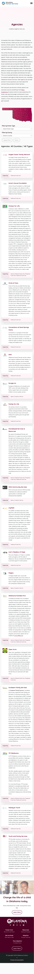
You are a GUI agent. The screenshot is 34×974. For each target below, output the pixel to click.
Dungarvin (12, 383)
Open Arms (13, 649)
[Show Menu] (31, 3)
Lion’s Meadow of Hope (17, 552)
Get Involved (9, 936)
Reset (16, 140)
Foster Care (9, 931)
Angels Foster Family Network (19, 154)
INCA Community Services (18, 487)
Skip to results (24, 109)
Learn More (17, 912)
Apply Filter (7, 140)
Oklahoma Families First (17, 596)
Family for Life (14, 404)
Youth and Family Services (18, 836)
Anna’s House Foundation (18, 183)
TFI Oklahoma (14, 753)
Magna (11, 573)
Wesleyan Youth (14, 808)
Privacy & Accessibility (17, 960)
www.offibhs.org (18, 635)
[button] (21, 114)
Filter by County (7, 132)
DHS (10, 355)
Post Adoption (17, 942)
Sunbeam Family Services (18, 687)
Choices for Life (14, 206)
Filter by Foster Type (8, 126)
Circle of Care (13, 283)
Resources (25, 931)
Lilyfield (11, 508)
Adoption (25, 936)
